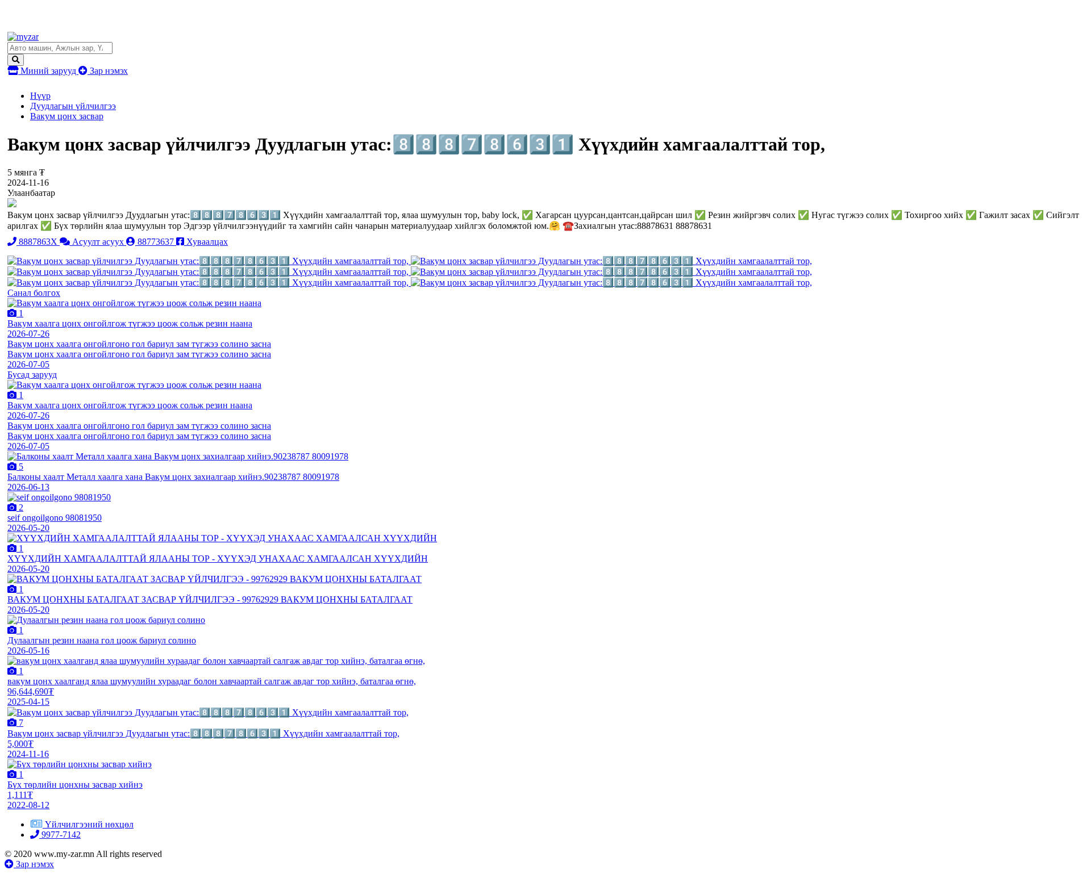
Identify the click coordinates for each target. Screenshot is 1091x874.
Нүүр (40, 96)
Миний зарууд (48, 71)
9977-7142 (60, 834)
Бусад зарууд (32, 374)
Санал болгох (33, 293)
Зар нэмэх (108, 71)
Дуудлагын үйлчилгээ (73, 106)
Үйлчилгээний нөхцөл (89, 824)
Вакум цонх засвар (66, 116)
